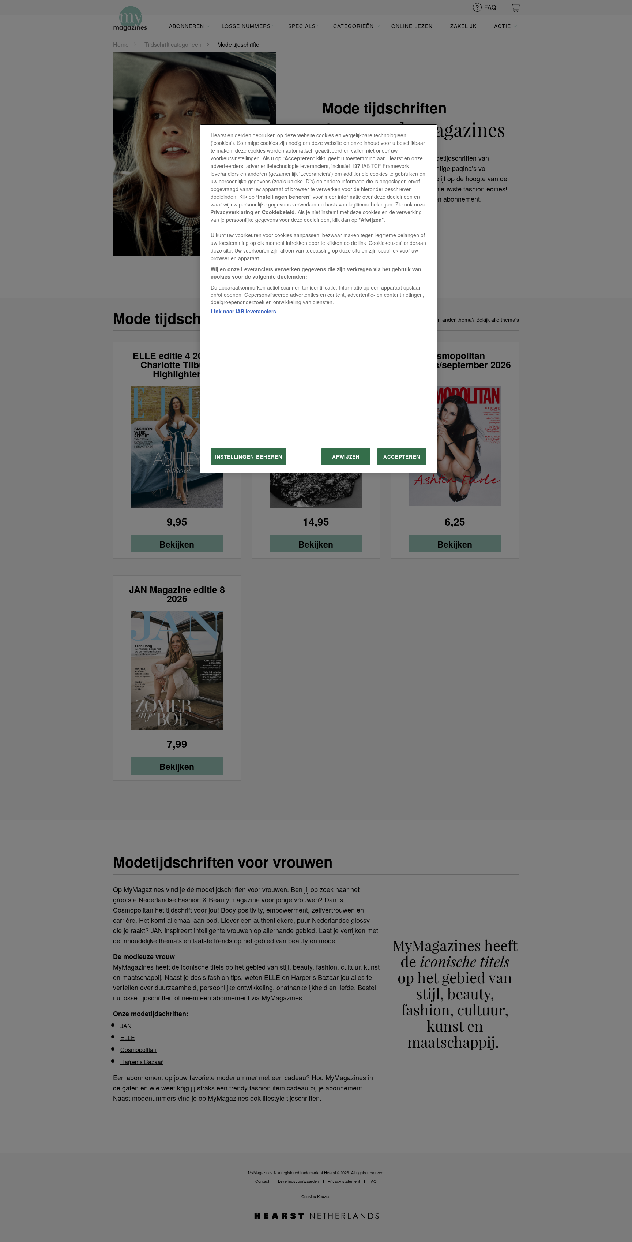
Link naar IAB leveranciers (243, 311)
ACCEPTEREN (401, 456)
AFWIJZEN (346, 456)
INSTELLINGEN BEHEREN (248, 456)
